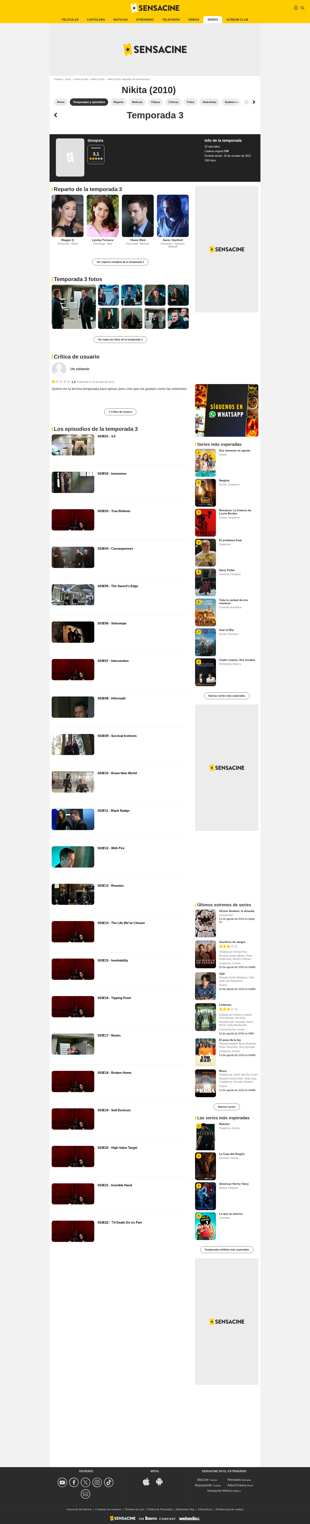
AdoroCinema (236, 1485)
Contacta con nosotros (108, 1509)
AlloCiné (202, 1479)
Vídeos (193, 19)
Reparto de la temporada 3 (88, 189)
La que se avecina (231, 1213)
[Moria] (205, 1083)
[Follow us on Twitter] (86, 1482)
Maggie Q (67, 240)
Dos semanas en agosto (234, 450)
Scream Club (237, 19)
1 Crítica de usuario (120, 411)
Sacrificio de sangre (232, 942)
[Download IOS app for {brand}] (148, 1481)
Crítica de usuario (77, 357)
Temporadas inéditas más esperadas (227, 1249)
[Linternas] (205, 1017)
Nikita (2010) (97, 79)
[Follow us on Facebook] (74, 1482)
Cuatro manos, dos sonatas (237, 660)
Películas (70, 19)
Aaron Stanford (173, 240)
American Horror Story (234, 1183)
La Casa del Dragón (232, 1154)
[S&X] (205, 986)
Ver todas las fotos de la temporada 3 (120, 339)
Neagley (224, 480)
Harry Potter (227, 570)
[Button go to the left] (246, 102)
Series (213, 19)
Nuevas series (227, 1106)
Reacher (224, 1124)
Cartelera (96, 19)
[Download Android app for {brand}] (161, 1481)
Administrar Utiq (185, 1509)
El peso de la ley (230, 1040)
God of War (226, 630)
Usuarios (96, 148)
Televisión (171, 19)
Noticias (120, 19)
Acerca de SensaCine (79, 1509)
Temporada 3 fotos (78, 279)
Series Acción (81, 79)
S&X (222, 973)
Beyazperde (203, 1485)
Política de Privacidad (159, 1509)
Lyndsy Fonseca (102, 240)
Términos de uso (134, 1509)
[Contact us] (86, 1494)
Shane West (138, 240)
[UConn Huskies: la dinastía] (205, 923)
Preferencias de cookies (230, 1509)
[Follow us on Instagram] (97, 1482)
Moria (222, 1071)
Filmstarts (234, 1479)
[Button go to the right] (253, 102)
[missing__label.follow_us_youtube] (63, 1482)
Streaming (145, 19)
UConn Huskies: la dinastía (236, 911)
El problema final (230, 540)
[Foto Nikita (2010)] (74, 307)
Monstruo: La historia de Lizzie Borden (235, 512)
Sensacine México (220, 1490)
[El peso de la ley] (205, 1052)
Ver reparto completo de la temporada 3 (120, 262)
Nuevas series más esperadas (226, 695)
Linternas (225, 1004)
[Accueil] (155, 8)
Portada (58, 79)
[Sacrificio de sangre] (205, 954)
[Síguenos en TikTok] (109, 1482)
